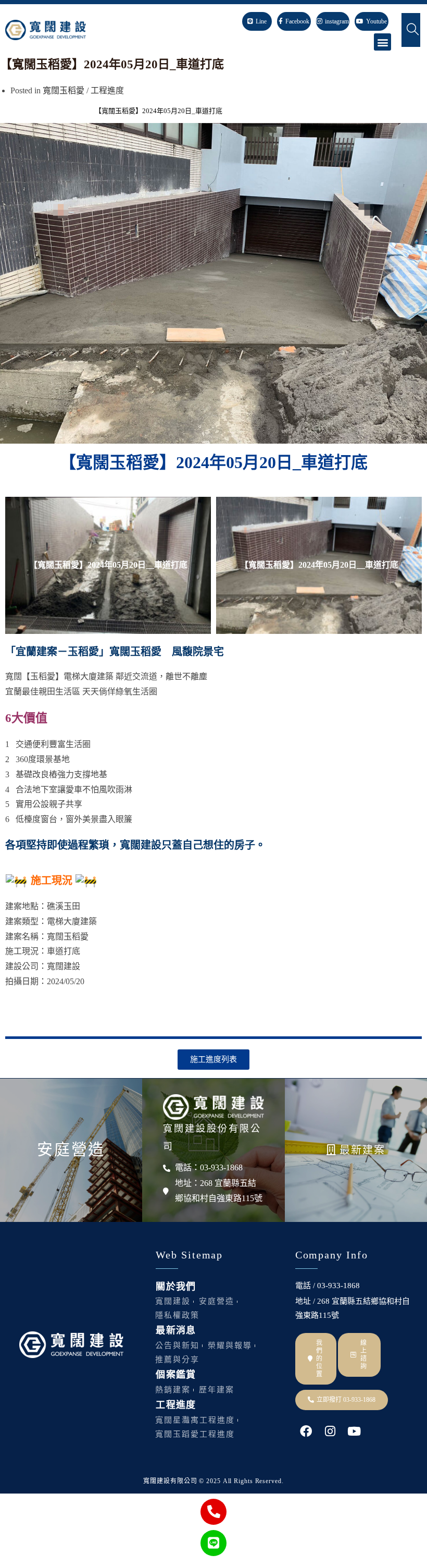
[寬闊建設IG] (330, 1431)
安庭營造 (71, 1149)
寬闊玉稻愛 (63, 90)
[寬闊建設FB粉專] (306, 1431)
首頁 (7, 111)
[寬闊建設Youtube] (354, 1431)
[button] (382, 42)
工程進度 (107, 90)
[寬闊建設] (213, 1107)
